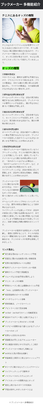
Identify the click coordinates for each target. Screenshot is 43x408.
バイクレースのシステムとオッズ (19, 376)
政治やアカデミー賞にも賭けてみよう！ (21, 317)
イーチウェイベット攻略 (15, 299)
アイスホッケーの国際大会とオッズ (19, 380)
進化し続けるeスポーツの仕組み (18, 385)
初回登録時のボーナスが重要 (17, 295)
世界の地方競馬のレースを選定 (18, 263)
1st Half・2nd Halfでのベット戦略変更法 (21, 313)
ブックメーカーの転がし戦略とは (19, 349)
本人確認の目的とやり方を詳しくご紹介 (21, 344)
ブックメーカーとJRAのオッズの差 (19, 322)
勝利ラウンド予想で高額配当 (17, 272)
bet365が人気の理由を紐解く (16, 353)
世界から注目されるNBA (15, 335)
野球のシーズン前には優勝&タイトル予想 (22, 286)
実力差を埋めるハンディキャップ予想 (20, 254)
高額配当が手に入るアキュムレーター (20, 340)
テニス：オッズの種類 (14, 281)
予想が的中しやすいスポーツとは (19, 390)
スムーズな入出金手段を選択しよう (19, 277)
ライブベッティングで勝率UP (17, 371)
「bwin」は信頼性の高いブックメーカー (21, 290)
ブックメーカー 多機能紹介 (22, 402)
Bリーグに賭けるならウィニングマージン (22, 367)
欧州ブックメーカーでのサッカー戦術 (20, 268)
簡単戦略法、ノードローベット (18, 304)
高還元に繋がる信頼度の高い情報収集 (20, 259)
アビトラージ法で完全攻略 (16, 308)
